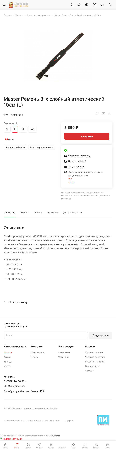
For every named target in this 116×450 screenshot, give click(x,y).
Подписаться (101, 335)
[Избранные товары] (102, 4)
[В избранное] (97, 113)
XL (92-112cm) (15, 274)
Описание (9, 212)
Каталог (8, 352)
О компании (37, 352)
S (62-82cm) (14, 259)
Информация (66, 346)
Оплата (38, 212)
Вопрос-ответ (93, 366)
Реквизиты (64, 352)
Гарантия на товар (95, 361)
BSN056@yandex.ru (14, 386)
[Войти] (86, 4)
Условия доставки (95, 357)
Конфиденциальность (15, 420)
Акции (7, 357)
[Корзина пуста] (110, 4)
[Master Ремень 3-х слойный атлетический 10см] (58, 56)
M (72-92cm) (14, 264)
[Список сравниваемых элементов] (94, 4)
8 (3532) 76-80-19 (14, 381)
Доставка (53, 212)
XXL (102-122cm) (16, 278)
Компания (37, 346)
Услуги (7, 366)
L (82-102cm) (14, 269)
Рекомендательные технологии (44, 420)
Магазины (63, 357)
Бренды (8, 361)
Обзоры (89, 370)
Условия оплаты (94, 352)
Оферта (69, 420)
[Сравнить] (103, 113)
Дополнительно (72, 212)
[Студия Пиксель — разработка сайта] (103, 420)
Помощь (90, 346)
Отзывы (24, 212)
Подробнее (55, 435)
